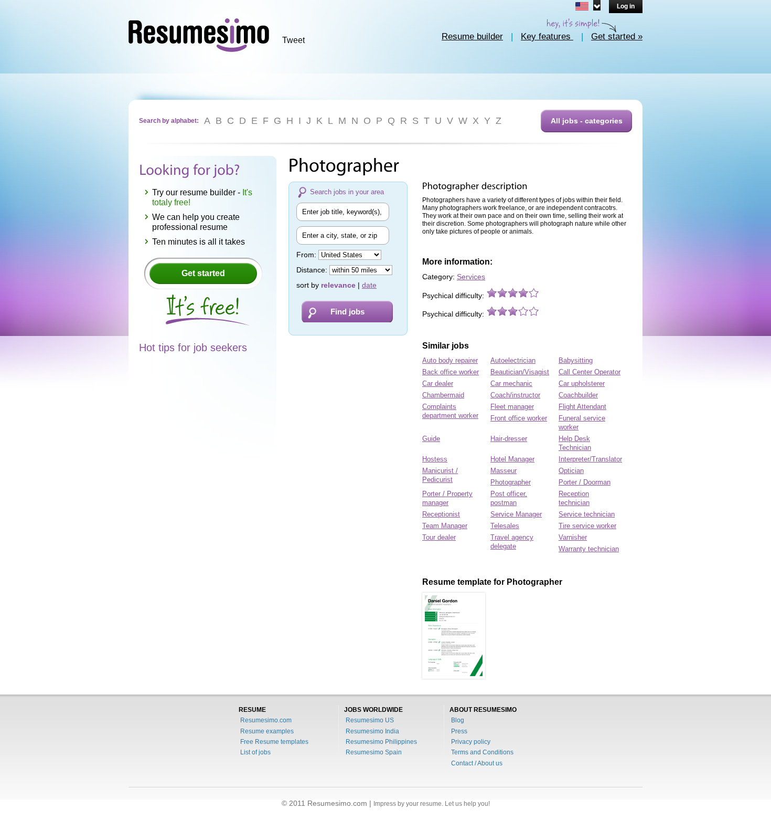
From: (307, 254)
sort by (307, 285)
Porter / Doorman (585, 482)
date (369, 285)
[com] (586, 5)
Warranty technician (589, 549)
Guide (431, 439)
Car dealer (437, 383)
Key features (547, 36)
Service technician (587, 514)
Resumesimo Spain (374, 752)
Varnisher (573, 537)
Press (459, 731)
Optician (571, 471)
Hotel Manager (512, 459)
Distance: (312, 270)
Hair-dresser (508, 439)
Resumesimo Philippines (381, 741)
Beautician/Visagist (519, 372)
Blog (457, 720)
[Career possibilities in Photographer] (453, 636)
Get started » (616, 36)
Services (471, 276)
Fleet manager (512, 407)
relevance (338, 285)
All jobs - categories (587, 121)
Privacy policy (470, 741)
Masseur (503, 471)
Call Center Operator (589, 372)
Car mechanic (511, 383)
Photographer (510, 482)
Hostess (434, 459)
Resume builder (472, 36)
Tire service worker (587, 526)
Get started (203, 273)
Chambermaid (443, 395)
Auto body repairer (450, 360)
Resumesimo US (370, 720)
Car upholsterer (582, 383)
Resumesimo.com (266, 720)
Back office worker (450, 372)
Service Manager (516, 514)
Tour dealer (439, 537)
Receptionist (441, 514)
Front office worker (518, 418)
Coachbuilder (578, 395)
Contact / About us (476, 763)
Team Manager (444, 526)
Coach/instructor (515, 395)
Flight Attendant (582, 407)
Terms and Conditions (482, 752)
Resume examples (267, 731)
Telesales (504, 526)
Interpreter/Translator (590, 459)
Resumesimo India (372, 731)
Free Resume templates (274, 741)
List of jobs (255, 752)
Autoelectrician (513, 360)
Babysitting (576, 360)
